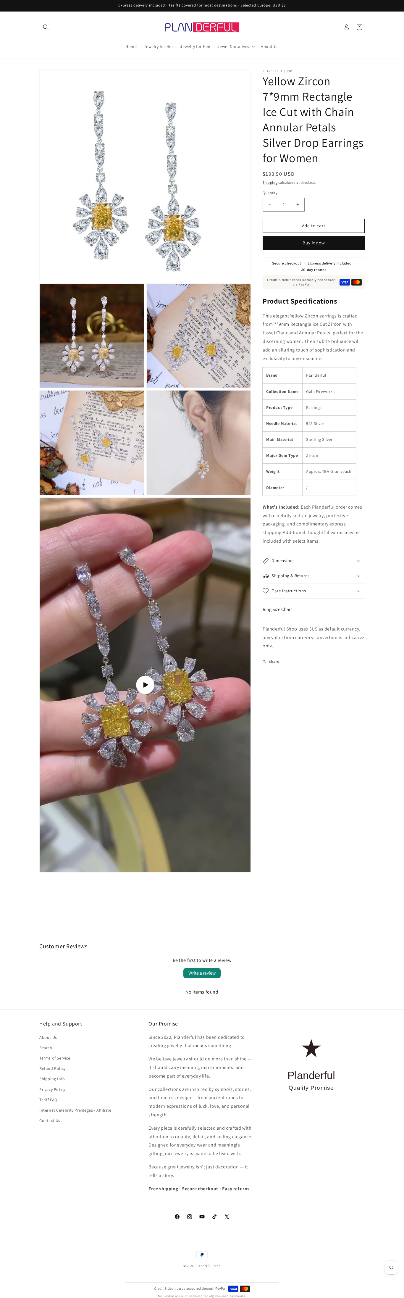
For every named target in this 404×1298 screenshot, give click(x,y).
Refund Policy (52, 1068)
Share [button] (274, 661)
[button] (45, 27)
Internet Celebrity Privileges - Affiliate (75, 1110)
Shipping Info (52, 1078)
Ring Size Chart (277, 609)
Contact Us (49, 1120)
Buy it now (314, 243)
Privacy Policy (52, 1089)
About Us (48, 1037)
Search (45, 1047)
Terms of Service (54, 1058)
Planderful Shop (208, 1266)
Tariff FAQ (48, 1099)
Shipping (270, 182)
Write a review (202, 973)
